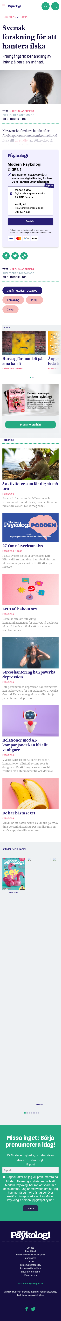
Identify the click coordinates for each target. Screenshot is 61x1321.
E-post (30, 1164)
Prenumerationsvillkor (30, 1268)
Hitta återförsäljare (30, 1271)
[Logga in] (45, 6)
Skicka (30, 1208)
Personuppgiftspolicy (30, 1265)
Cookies (30, 1261)
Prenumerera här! (30, 424)
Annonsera (30, 1258)
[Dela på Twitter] (15, 256)
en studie (21, 140)
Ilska (10, 309)
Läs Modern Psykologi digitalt (30, 1254)
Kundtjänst (30, 1251)
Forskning (9, 16)
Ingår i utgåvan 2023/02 (22, 290)
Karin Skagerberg (22, 111)
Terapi (23, 16)
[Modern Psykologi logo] (30, 1235)
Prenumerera (30, 1275)
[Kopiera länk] (24, 256)
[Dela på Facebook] (6, 256)
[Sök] (55, 6)
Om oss (30, 1247)
